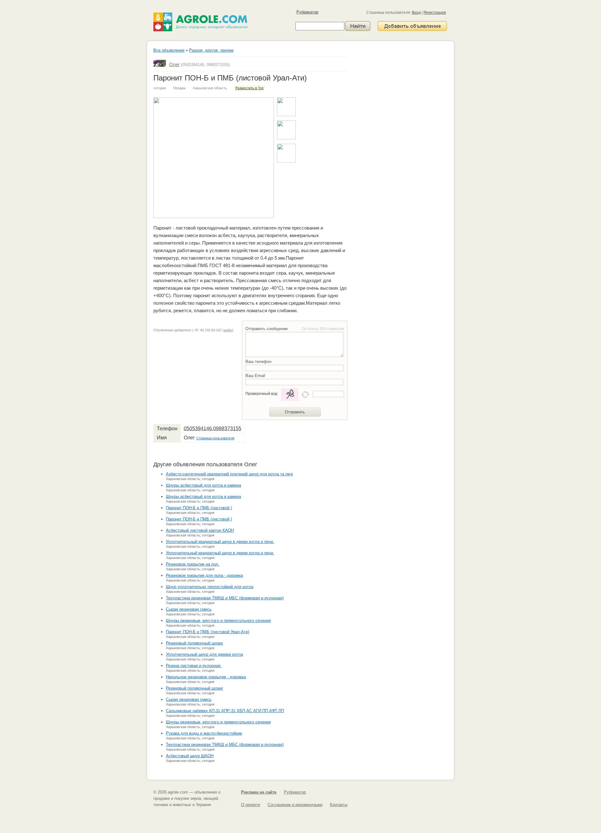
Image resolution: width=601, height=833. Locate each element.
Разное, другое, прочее (211, 50)
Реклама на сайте (258, 792)
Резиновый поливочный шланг (194, 643)
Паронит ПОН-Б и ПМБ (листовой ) (199, 507)
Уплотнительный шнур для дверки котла (204, 654)
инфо (228, 330)
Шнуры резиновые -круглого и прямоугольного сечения (218, 620)
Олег (174, 64)
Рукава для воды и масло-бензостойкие (204, 733)
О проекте (250, 804)
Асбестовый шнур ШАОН (189, 755)
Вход (416, 12)
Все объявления (168, 50)
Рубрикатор (307, 12)
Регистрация (435, 12)
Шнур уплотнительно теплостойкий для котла (209, 586)
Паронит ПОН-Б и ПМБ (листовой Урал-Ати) (207, 631)
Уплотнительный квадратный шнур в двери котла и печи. (220, 541)
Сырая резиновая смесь (189, 609)
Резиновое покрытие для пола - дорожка (204, 575)
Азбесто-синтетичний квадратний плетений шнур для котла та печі (229, 474)
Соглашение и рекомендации (295, 804)
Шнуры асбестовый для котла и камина (203, 485)
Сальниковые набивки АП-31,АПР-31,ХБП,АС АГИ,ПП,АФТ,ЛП (225, 710)
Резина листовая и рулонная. (194, 665)
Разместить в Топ (249, 88)
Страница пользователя (215, 438)
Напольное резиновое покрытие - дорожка (206, 677)
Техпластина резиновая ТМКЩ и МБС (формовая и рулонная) (225, 598)
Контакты (338, 804)
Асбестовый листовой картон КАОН (200, 530)
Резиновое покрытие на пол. (192, 564)
